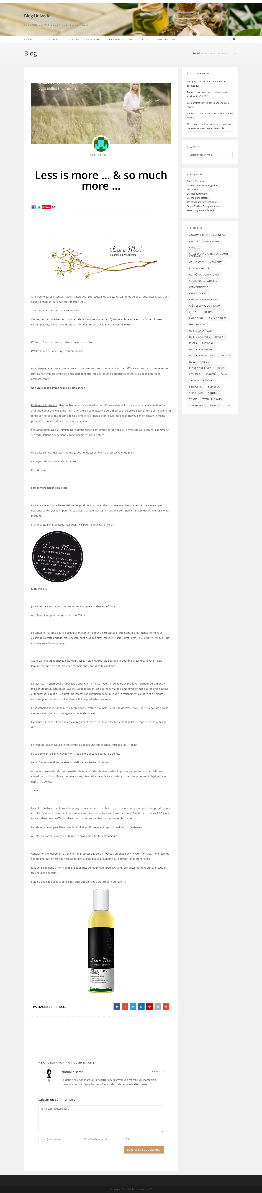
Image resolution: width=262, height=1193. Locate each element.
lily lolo (207, 343)
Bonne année (211, 241)
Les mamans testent (198, 197)
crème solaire (197, 293)
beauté (193, 241)
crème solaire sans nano (204, 305)
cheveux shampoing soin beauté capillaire (209, 255)
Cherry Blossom (195, 181)
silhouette (196, 386)
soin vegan (196, 392)
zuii (227, 405)
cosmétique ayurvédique (204, 274)
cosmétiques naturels (203, 280)
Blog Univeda (37, 16)
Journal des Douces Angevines (203, 185)
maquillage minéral (201, 349)
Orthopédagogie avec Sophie (202, 201)
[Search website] (234, 39)
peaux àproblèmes (200, 368)
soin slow (214, 386)
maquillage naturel (201, 355)
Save (47, 207)
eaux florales (217, 318)
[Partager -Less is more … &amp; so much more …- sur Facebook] (33, 206)
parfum (205, 361)
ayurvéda (219, 235)
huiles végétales (199, 336)
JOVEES (193, 343)
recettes (194, 374)
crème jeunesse (198, 287)
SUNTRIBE (213, 392)
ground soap (197, 324)
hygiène (220, 336)
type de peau (197, 405)
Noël (192, 361)
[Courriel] (53, 206)
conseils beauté (199, 268)
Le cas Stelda (194, 189)
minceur (225, 355)
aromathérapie (198, 235)
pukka (220, 368)
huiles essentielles (201, 330)
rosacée (210, 374)
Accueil (196, 53)
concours (216, 262)
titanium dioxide (212, 399)
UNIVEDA (215, 405)
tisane (193, 399)
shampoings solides (201, 380)
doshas (208, 312)
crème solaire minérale (203, 299)
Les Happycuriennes (198, 193)
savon (224, 374)
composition (197, 262)
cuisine (193, 312)
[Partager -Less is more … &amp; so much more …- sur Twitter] (39, 206)
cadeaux (194, 247)
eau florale (196, 318)
